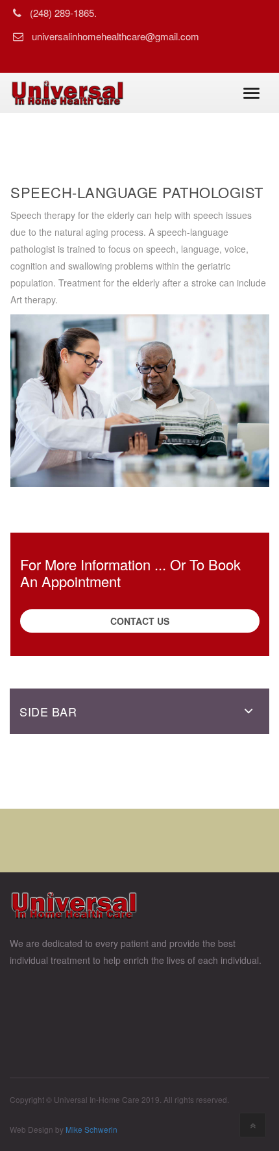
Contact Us (139, 620)
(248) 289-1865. (63, 12)
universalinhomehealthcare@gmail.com (115, 36)
